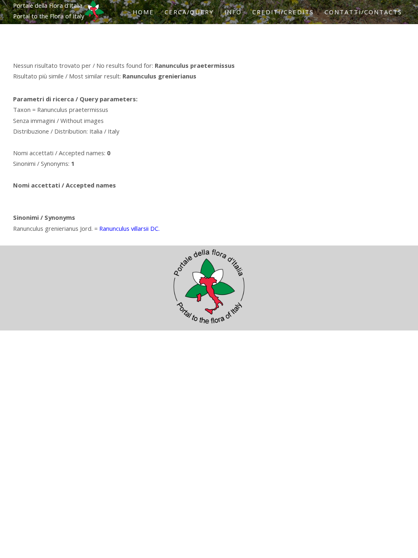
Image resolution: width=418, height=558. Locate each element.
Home (143, 12)
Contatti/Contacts (363, 12)
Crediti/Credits (283, 12)
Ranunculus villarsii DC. (129, 228)
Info (233, 12)
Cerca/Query (189, 12)
